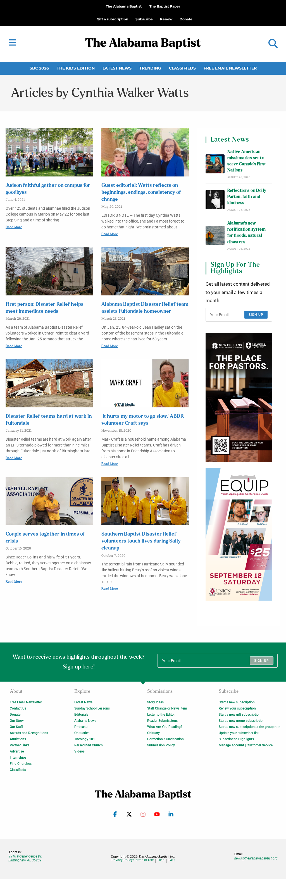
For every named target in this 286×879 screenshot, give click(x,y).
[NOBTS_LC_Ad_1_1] (239, 397)
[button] (273, 43)
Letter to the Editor (161, 714)
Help (161, 860)
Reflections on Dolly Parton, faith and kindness (246, 196)
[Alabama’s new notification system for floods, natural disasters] (215, 235)
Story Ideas (155, 702)
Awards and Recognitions (29, 733)
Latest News (117, 68)
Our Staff (16, 727)
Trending (150, 68)
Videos (79, 751)
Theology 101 (84, 739)
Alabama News (85, 721)
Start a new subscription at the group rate (249, 727)
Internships (18, 757)
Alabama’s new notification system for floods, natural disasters (246, 232)
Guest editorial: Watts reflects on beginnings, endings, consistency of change (141, 192)
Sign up (256, 315)
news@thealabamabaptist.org (256, 858)
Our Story (17, 721)
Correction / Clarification (165, 739)
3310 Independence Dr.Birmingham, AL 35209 (25, 858)
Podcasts (81, 727)
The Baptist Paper (164, 6)
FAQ (171, 860)
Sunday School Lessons (92, 708)
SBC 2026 (39, 68)
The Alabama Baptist (124, 6)
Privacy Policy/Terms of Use (132, 860)
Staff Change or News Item (167, 708)
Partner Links (19, 745)
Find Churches (21, 764)
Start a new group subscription (241, 721)
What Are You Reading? (164, 727)
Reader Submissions (162, 721)
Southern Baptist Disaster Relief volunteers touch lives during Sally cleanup (141, 541)
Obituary (153, 733)
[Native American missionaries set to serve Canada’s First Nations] (215, 163)
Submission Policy (161, 745)
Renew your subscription (237, 708)
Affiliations (18, 739)
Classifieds (182, 68)
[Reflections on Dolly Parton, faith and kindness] (215, 199)
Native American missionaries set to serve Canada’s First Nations (246, 161)
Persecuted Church (88, 745)
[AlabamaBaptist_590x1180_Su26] (239, 533)
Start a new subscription (237, 702)
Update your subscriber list (239, 733)
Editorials (81, 714)
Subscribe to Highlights (236, 739)
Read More (14, 227)
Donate (15, 714)
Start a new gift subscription (240, 714)
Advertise (17, 751)
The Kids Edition (76, 68)
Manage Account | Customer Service (246, 745)
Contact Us (18, 708)
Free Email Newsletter (230, 68)
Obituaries (81, 733)
